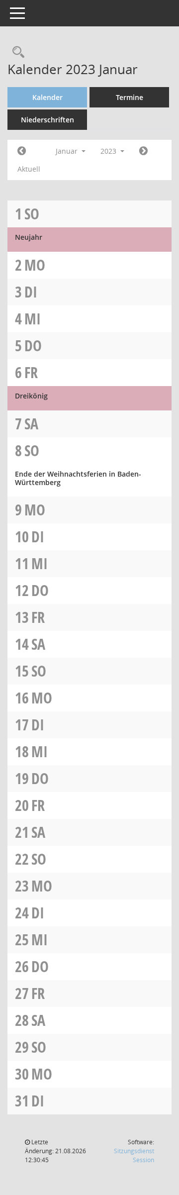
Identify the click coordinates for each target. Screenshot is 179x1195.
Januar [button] (68, 151)
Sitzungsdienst (134, 1155)
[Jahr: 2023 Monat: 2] (143, 151)
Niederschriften (47, 119)
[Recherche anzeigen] (15, 52)
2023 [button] (109, 151)
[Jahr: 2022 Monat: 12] (21, 151)
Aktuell (28, 169)
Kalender (47, 97)
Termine (129, 97)
